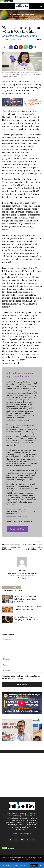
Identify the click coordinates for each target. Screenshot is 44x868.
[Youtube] (33, 840)
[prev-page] (3, 627)
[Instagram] (16, 840)
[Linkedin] (31, 47)
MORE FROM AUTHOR (12, 591)
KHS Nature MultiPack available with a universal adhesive (32, 547)
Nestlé (5, 81)
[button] (3, 6)
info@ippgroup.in (23, 509)
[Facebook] (11, 47)
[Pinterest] (21, 47)
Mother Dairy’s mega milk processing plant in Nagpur (11, 547)
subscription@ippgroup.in (16, 516)
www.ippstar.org (27, 434)
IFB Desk (6, 39)
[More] (35, 47)
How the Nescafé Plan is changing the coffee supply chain (26, 619)
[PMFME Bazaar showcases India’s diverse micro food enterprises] (7, 599)
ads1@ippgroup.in (25, 511)
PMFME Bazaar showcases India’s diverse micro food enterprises (25, 599)
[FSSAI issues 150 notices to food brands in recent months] (7, 609)
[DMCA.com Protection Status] (6, 2)
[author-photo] (22, 567)
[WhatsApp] (26, 47)
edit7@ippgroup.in (26, 834)
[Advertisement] (22, 775)
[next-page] (7, 627)
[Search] (41, 6)
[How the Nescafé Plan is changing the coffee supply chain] (7, 619)
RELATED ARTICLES (11, 588)
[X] (16, 47)
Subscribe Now (17, 529)
